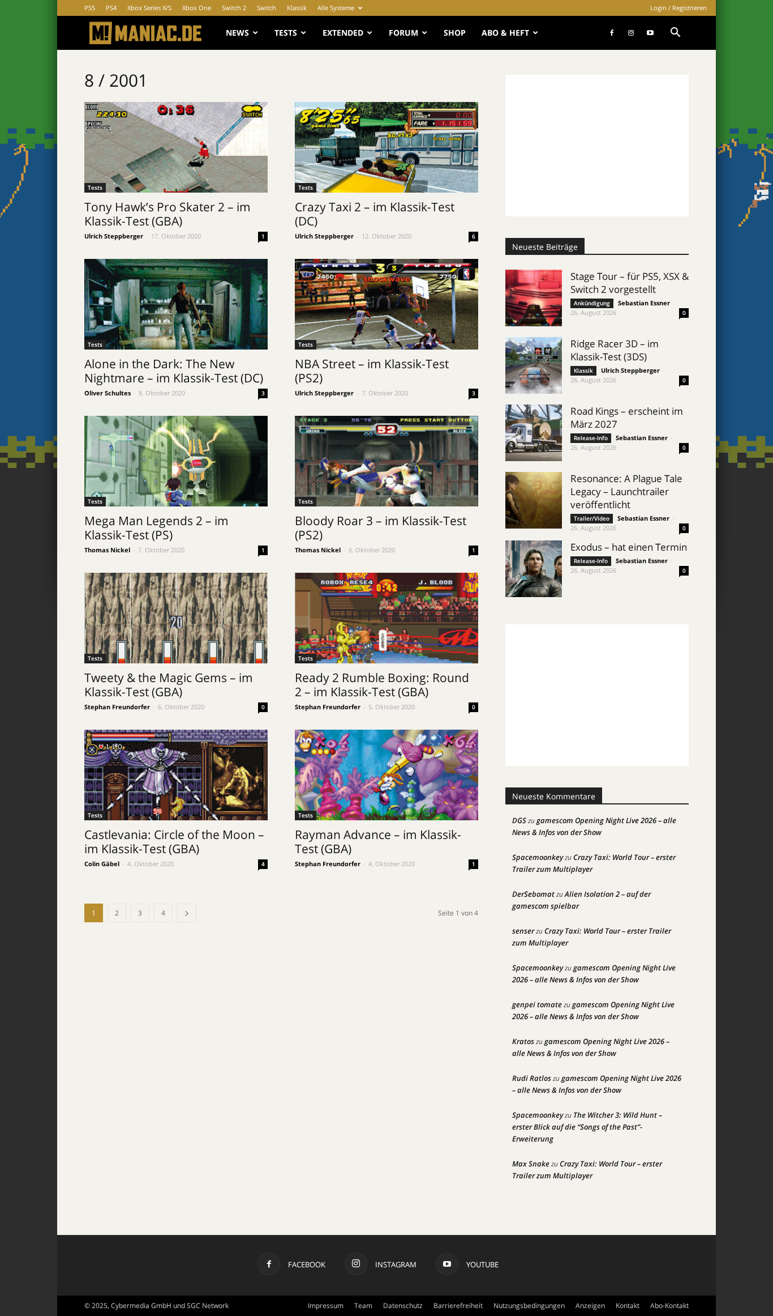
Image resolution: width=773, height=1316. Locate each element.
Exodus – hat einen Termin (628, 546)
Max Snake (530, 1164)
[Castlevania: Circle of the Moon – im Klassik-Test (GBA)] (176, 775)
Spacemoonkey (537, 857)
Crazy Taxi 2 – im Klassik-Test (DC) (374, 214)
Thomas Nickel (107, 550)
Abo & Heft (505, 32)
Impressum (325, 1305)
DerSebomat (533, 894)
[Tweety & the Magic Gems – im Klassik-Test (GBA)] (176, 618)
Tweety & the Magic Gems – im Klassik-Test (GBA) (168, 685)
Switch (266, 7)
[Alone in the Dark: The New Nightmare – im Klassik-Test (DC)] (176, 304)
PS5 (89, 7)
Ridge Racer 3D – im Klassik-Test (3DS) (614, 350)
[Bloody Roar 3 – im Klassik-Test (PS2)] (386, 461)
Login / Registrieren (678, 7)
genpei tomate (537, 1004)
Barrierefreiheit (458, 1305)
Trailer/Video (591, 518)
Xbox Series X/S (149, 7)
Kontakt (627, 1305)
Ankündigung (592, 303)
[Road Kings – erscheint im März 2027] (533, 432)
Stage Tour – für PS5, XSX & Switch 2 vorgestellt (629, 283)
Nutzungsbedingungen (529, 1305)
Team (363, 1305)
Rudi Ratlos (531, 1078)
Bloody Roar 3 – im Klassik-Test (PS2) (380, 528)
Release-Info (591, 438)
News (237, 32)
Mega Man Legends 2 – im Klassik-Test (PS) (156, 528)
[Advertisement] (597, 145)
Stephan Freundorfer (117, 706)
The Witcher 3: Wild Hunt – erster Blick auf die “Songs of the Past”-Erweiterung (587, 1127)
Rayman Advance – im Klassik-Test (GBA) (378, 842)
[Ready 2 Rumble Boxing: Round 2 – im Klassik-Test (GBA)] (386, 618)
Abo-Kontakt (669, 1305)
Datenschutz (403, 1305)
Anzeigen (590, 1305)
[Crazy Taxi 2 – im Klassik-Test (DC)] (386, 147)
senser (523, 931)
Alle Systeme (335, 7)
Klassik (297, 7)
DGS (519, 820)
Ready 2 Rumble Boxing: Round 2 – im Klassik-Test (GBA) (382, 685)
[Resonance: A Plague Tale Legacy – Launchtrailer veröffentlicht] (533, 500)
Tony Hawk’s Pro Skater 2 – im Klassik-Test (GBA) (167, 214)
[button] (675, 33)
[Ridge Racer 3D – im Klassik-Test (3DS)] (533, 365)
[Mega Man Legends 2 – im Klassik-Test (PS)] (176, 461)
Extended (343, 32)
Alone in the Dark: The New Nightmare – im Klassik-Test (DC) (173, 371)
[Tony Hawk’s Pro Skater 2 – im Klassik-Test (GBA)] (176, 147)
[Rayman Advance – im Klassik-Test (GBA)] (386, 775)
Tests (285, 32)
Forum (403, 32)
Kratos (523, 1041)
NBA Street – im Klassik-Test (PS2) (372, 371)
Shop (455, 32)
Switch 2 (234, 7)
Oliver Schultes (107, 393)
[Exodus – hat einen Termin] (533, 568)
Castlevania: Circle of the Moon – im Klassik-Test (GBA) (174, 842)
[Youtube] (650, 33)
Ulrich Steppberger (113, 236)
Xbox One (196, 7)
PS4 (111, 7)
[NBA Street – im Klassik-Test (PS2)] (386, 304)
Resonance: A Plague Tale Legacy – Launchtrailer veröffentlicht (626, 491)
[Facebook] (611, 33)
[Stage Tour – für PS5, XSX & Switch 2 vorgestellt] (533, 298)
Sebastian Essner (644, 303)
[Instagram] (630, 33)
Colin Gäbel (101, 863)
